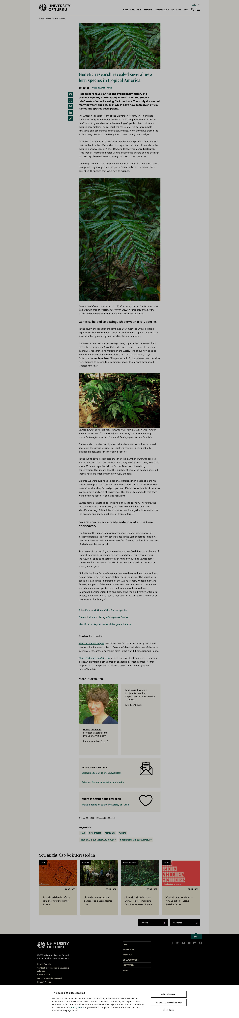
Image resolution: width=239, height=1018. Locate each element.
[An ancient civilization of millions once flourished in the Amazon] (58, 887)
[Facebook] (70, 94)
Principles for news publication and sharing (103, 782)
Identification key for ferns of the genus (105, 624)
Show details (168, 1010)
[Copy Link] (70, 118)
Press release (59, 18)
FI (199, 4)
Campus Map (43, 974)
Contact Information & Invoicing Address (53, 969)
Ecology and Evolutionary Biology (98, 840)
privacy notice (77, 1007)
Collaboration (162, 9)
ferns (82, 833)
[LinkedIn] (70, 112)
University (176, 9)
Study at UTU (135, 9)
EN (194, 4)
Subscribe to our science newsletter (101, 772)
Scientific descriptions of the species (103, 610)
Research (148, 9)
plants (122, 833)
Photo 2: (94, 657)
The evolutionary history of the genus (104, 617)
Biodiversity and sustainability (136, 840)
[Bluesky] (70, 106)
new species (95, 833)
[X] (70, 100)
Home (125, 9)
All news (144, 922)
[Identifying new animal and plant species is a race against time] (99, 887)
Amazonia (110, 833)
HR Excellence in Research (49, 978)
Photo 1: (91, 643)
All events (177, 922)
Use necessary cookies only (169, 1002)
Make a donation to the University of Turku (105, 804)
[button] (198, 9)
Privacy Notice (44, 982)
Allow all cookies (168, 994)
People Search (44, 964)
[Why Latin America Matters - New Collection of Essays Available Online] (181, 887)
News (186, 9)
